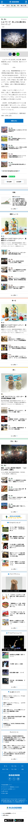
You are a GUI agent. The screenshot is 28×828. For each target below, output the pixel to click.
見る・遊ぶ (13, 5)
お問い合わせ (5, 791)
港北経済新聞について (7, 784)
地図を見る (14, 121)
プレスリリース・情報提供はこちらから (10, 787)
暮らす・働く (24, 5)
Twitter (14, 778)
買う (18, 5)
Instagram (18, 778)
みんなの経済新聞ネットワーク (14, 808)
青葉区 (3, 26)
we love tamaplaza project (10, 171)
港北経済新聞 (14, 2)
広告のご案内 (5, 793)
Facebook (9, 778)
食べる (8, 5)
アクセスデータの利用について (8, 789)
